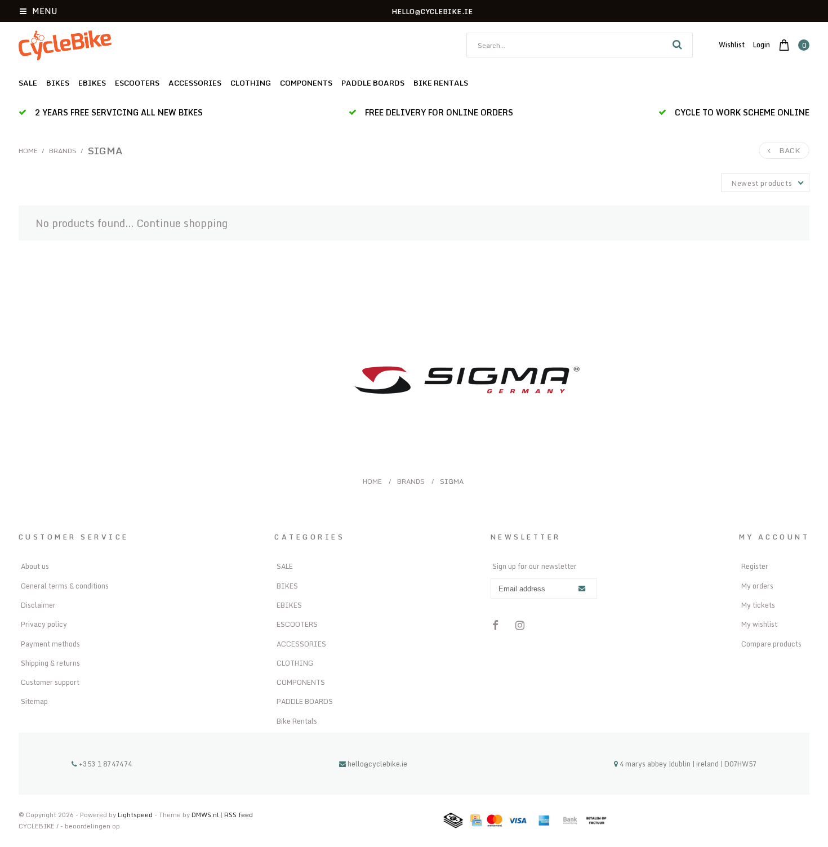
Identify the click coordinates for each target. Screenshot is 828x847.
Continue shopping (182, 223)
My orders (757, 585)
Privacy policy (44, 624)
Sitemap (34, 701)
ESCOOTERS (137, 83)
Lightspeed (135, 814)
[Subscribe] (582, 589)
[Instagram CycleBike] (520, 625)
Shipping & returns (50, 662)
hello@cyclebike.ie (377, 763)
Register (754, 566)
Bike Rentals (440, 83)
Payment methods (50, 643)
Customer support (50, 682)
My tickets (758, 604)
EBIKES (92, 83)
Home (28, 150)
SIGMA (105, 150)
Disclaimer (38, 604)
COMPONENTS (306, 83)
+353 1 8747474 (104, 763)
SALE (28, 83)
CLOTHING (250, 83)
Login (761, 44)
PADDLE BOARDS (372, 83)
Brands (63, 150)
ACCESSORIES (194, 83)
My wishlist (759, 624)
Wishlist (732, 44)
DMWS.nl (206, 814)
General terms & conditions (65, 585)
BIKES (57, 83)
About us (35, 566)
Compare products (771, 643)
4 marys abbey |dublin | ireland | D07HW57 (687, 763)
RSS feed (238, 814)
